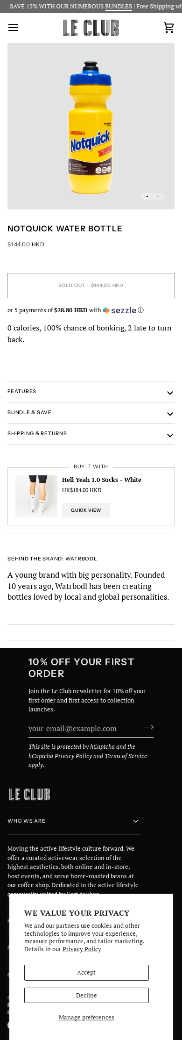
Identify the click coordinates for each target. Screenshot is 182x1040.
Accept (86, 972)
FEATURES (21, 391)
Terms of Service (126, 756)
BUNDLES (113, 6)
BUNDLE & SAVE (29, 412)
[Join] (146, 727)
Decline (86, 995)
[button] (91, 310)
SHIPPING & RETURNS (37, 433)
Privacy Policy (82, 949)
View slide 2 (158, 196)
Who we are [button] (26, 821)
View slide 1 (147, 196)
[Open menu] (21, 28)
